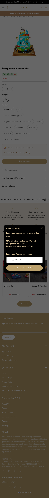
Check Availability (24, 268)
